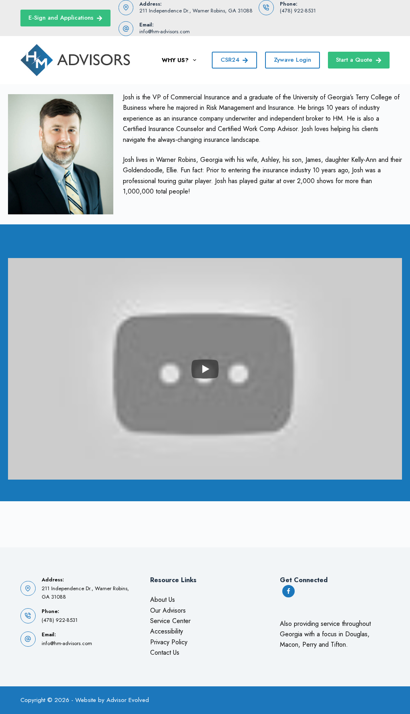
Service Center (170, 620)
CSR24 (230, 59)
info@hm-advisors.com (164, 31)
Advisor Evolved (128, 700)
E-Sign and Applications (60, 17)
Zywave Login (292, 59)
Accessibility (166, 631)
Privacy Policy (168, 642)
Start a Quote (354, 59)
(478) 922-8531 (298, 10)
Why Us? (175, 60)
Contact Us (164, 652)
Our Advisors (168, 610)
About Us (162, 599)
